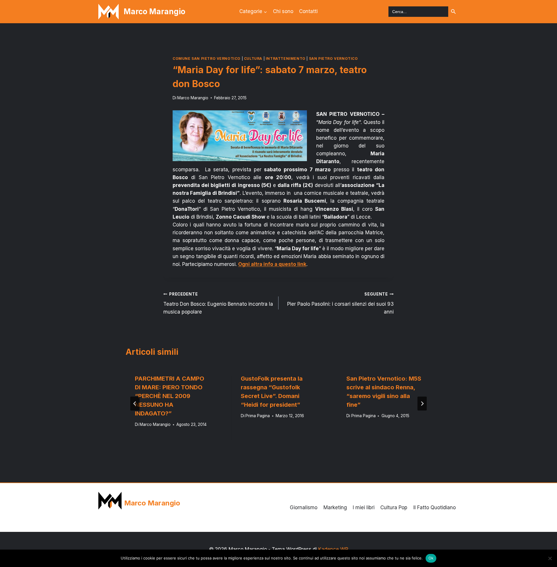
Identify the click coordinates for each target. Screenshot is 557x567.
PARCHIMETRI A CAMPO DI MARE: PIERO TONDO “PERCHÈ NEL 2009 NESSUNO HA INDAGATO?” (169, 396)
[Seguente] (422, 404)
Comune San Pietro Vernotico (206, 58)
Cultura (253, 58)
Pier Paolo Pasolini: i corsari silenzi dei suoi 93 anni (340, 303)
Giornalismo (303, 507)
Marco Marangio (192, 98)
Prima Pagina (257, 415)
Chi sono (283, 11)
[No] (550, 558)
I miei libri (364, 507)
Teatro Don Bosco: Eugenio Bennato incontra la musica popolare (218, 303)
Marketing (335, 507)
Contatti (308, 11)
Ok (431, 558)
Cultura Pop (393, 507)
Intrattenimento (285, 58)
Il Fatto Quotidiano (434, 507)
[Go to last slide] (135, 404)
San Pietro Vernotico (333, 58)
